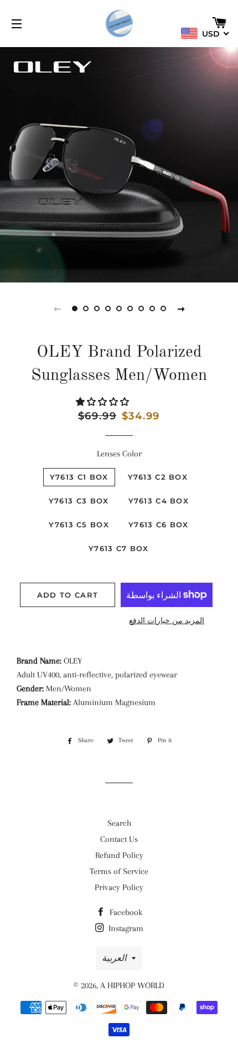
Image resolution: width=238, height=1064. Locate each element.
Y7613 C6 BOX (158, 524)
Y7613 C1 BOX (79, 476)
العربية (114, 958)
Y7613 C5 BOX (79, 524)
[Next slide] (181, 308)
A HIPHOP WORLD (132, 985)
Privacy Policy (119, 887)
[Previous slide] (57, 308)
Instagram (124, 928)
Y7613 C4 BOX (158, 500)
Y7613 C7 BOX (119, 548)
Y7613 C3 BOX (79, 500)
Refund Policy (119, 855)
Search (119, 823)
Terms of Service (119, 871)
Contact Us (119, 839)
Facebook (124, 912)
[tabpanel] (119, 163)
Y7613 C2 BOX (158, 476)
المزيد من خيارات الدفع (166, 620)
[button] (103, 402)
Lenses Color (119, 454)
